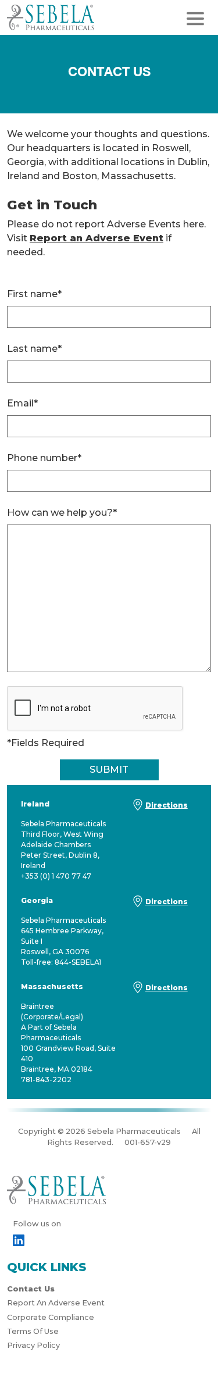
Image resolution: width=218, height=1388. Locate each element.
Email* (22, 403)
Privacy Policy (33, 1345)
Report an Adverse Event (96, 238)
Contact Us (31, 1288)
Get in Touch (52, 205)
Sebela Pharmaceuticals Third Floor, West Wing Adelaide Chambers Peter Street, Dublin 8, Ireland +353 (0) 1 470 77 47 (63, 840)
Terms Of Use (33, 1331)
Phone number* (44, 457)
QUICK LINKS (46, 1267)
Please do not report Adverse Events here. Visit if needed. (106, 238)
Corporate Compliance (50, 1317)
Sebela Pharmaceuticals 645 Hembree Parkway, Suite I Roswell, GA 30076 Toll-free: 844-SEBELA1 (63, 931)
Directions (166, 805)
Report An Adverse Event (56, 1302)
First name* (34, 293)
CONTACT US (109, 71)
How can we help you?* (62, 512)
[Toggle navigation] (195, 19)
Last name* (34, 348)
